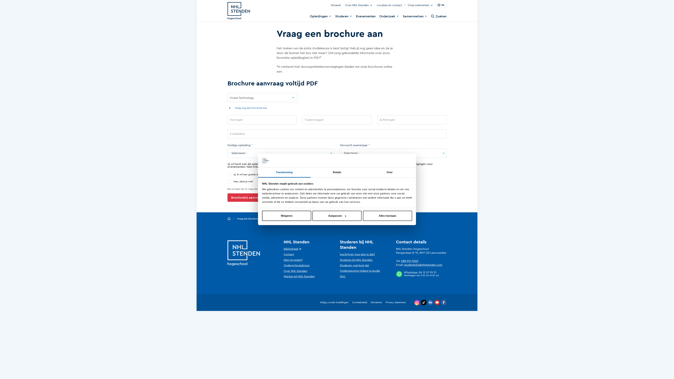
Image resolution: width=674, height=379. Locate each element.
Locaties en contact (389, 5)
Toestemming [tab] (284, 172)
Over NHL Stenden (357, 5)
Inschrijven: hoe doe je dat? (357, 254)
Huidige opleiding (238, 145)
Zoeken (441, 16)
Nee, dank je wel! (243, 181)
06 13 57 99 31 (427, 272)
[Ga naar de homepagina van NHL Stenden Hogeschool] (238, 11)
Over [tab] (390, 172)
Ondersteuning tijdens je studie (360, 271)
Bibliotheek (291, 249)
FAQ (342, 276)
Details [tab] (337, 172)
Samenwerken (413, 16)
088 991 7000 (409, 261)
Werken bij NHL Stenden (299, 276)
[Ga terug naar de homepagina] (229, 219)
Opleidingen (319, 16)
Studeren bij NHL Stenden (356, 260)
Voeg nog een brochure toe (250, 108)
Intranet (336, 5)
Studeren (341, 16)
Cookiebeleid (359, 302)
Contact (289, 254)
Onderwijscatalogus (296, 265)
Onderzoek (387, 16)
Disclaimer (376, 302)
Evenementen (366, 16)
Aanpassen (335, 215)
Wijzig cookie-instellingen (334, 302)
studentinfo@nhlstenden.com (423, 265)
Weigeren (286, 215)
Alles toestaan (387, 215)
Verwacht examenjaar (354, 145)
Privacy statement (396, 302)
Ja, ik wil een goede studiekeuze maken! (256, 174)
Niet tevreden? (293, 260)
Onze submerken (418, 5)
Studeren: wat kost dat (354, 265)
